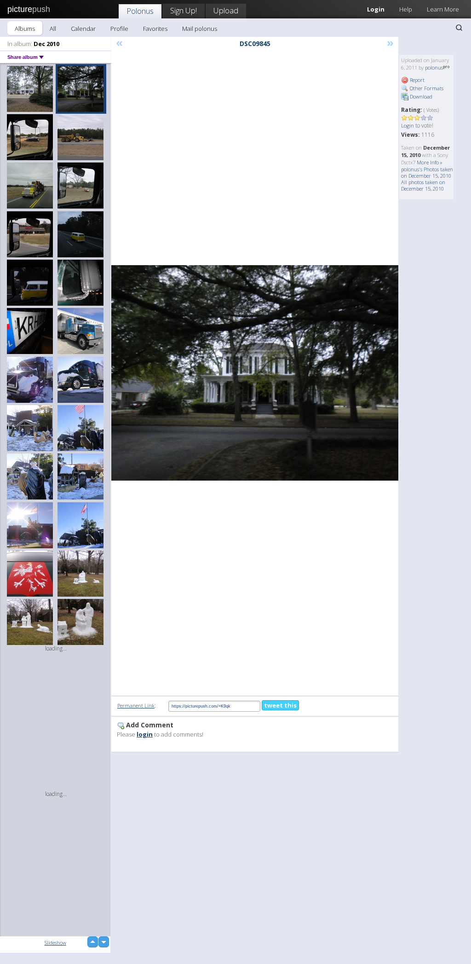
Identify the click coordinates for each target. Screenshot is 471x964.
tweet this (280, 705)
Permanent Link (136, 705)
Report (416, 79)
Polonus (140, 11)
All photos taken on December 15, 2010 (423, 185)
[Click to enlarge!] (254, 373)
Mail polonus (199, 28)
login (145, 734)
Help (405, 9)
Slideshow (55, 942)
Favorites (155, 28)
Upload (225, 10)
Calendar (83, 28)
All (53, 28)
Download (420, 96)
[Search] (459, 27)
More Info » (429, 162)
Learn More (443, 9)
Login (407, 125)
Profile (119, 28)
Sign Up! (183, 10)
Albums (25, 28)
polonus (434, 67)
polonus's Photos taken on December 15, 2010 (427, 172)
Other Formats (425, 88)
